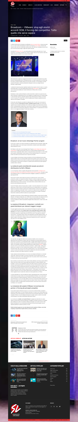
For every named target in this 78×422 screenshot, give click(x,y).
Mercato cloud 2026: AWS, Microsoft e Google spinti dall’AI (21, 380)
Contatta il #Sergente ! (31, 0)
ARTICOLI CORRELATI (16, 338)
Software (62, 4)
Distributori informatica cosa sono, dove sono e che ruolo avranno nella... (42, 369)
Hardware (56, 4)
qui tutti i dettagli (37, 45)
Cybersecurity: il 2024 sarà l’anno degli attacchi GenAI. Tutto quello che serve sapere (19, 323)
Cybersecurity (46, 4)
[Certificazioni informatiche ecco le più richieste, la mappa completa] (33, 380)
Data (52, 4)
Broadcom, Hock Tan (19, 51)
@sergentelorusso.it (44, 361)
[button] (66, 5)
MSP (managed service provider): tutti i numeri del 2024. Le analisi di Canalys (40, 323)
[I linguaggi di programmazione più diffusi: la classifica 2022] (33, 375)
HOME (20, 4)
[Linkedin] (65, 0)
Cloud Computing (38, 4)
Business (24, 4)
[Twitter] (66, 0)
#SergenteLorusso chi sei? (23, 0)
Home (12, 8)
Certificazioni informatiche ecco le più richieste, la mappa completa (42, 379)
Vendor (18, 8)
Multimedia (36, 0)
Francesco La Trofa (14, 35)
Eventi (40, 0)
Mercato (30, 4)
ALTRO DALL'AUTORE (27, 338)
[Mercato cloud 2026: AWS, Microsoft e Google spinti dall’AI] (13, 380)
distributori (41, 244)
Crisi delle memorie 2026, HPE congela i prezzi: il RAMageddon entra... (22, 369)
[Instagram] (63, 0)
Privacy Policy (45, 0)
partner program (36, 88)
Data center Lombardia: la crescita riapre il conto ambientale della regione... (21, 374)
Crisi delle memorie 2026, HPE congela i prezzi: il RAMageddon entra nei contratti (16, 350)
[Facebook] (61, 0)
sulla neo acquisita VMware (35, 44)
